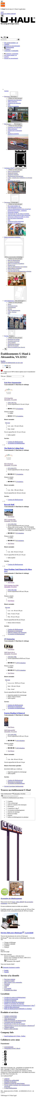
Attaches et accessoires (10, 1017)
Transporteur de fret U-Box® (12, 1048)
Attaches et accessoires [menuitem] (13, 106)
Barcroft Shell (9, 504)
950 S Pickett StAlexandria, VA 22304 (10, 464)
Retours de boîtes (12, 813)
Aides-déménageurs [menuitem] (9, 300)
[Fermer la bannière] (2, 2)
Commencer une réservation (14, 127)
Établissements (10, 1088)
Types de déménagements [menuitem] (14, 310)
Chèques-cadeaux (9, 1027)
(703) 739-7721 (12, 402)
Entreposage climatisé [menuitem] (13, 212)
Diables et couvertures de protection (14, 1003)
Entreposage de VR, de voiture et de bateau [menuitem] (18, 213)
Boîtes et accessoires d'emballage (14, 257)
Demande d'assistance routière (11, 967)
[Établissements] (7, 37)
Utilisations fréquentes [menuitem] (13, 174)
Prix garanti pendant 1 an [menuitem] (11, 42)
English (6, 970)
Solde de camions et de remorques (17, 632)
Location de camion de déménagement (14, 997)
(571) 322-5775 (12, 468)
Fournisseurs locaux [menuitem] (12, 305)
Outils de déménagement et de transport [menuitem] (17, 266)
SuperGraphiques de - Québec (14, 1036)
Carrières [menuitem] (6, 44)
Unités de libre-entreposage (11, 1007)
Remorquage (7, 124)
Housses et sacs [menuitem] (11, 265)
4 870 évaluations (21, 663)
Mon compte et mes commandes (13, 982)
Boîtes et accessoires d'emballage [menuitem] (12, 237)
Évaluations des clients (10, 990)
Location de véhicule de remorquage (14, 1002)
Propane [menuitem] (6, 336)
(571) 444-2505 (12, 734)
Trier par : (3, 376)
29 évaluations (20, 533)
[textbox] (22, 794)
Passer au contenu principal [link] (8, 13)
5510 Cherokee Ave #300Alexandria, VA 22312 (11, 586)
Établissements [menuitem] (9, 47)
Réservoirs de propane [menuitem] (13, 345)
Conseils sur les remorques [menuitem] (14, 103)
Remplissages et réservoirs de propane (14, 1023)
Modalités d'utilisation (10, 1082)
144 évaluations (20, 740)
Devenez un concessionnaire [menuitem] (12, 46)
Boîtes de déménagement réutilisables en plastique (18, 1008)
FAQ (5, 987)
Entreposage (14, 202)
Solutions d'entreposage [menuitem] (13, 269)
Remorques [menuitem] (7, 96)
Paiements (7, 984)
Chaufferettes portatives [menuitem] (13, 344)
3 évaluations (19, 474)
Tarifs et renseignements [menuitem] (14, 171)
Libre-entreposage (12, 803)
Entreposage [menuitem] (7, 202)
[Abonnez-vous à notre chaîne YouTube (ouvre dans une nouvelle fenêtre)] (5, 1064)
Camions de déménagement (15, 441)
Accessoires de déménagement (16, 443)
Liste (9, 366)
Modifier (3, 361)
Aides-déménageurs (20, 300)
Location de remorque (10, 1000)
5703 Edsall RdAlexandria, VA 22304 (10, 398)
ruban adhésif (19, 902)
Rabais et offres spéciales (11, 1028)
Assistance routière (9, 981)
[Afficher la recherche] (4, 37)
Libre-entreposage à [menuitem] (14, 207)
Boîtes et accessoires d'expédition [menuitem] (16, 263)
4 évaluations (19, 408)
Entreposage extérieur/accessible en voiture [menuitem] (18, 216)
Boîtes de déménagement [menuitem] (14, 260)
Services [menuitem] (10, 309)
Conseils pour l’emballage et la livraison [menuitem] (20, 177)
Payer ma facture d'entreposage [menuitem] (15, 218)
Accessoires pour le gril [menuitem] (13, 341)
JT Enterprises (9, 639)
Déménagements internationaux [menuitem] (15, 176)
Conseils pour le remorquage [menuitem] (15, 130)
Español (6, 972)
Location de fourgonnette (11, 999)
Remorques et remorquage (15, 631)
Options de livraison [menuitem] (13, 173)
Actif (2, 12)
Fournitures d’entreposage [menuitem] (14, 223)
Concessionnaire (8, 1047)
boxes (13, 902)
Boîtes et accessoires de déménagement (15, 1020)
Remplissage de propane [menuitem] (14, 339)
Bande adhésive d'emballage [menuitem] (14, 268)
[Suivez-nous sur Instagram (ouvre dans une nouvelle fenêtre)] (5, 1055)
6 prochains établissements (16, 786)
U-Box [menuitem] (9, 168)
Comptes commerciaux (10, 1016)
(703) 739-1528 (12, 590)
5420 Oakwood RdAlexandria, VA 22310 (10, 730)
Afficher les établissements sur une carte (12, 362)
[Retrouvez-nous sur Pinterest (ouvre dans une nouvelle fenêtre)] (5, 1057)
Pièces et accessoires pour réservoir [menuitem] (16, 347)
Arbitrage (6, 1078)
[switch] (18, 366)
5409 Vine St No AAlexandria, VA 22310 (10, 653)
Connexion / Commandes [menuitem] (11, 50)
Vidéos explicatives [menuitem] (12, 101)
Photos (11, 516)
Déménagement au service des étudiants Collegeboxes (19, 1025)
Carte (9, 367)
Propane (11, 336)
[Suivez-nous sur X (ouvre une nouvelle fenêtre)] (5, 1062)
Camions (10, 801)
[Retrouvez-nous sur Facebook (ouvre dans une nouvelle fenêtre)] (5, 1052)
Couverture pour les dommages (12, 1022)
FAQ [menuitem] (9, 104)
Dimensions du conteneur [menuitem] (14, 180)
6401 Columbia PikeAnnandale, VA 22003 (10, 520)
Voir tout (7, 423)
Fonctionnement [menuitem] (12, 307)
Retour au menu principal (15, 98)
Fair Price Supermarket (12, 382)
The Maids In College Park (14, 448)
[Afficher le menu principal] (2, 15)
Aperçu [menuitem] (9, 304)
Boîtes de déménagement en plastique (17, 817)
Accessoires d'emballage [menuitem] (14, 262)
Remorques (14, 96)
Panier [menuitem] (8, 49)
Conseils (6, 985)
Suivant (6, 786)
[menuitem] (21, 127)
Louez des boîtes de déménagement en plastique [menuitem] (19, 271)
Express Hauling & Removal (14, 713)
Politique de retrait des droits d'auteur (14, 1083)
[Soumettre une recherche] (18, 40)
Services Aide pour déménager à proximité (17, 933)
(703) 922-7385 (12, 657)
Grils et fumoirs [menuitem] (12, 342)
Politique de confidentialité (11, 1080)
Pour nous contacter (9, 979)
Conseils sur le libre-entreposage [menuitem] (16, 221)
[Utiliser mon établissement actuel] (13, 793)
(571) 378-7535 (12, 524)
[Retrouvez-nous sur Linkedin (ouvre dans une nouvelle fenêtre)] (5, 1060)
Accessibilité (7, 988)
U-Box (20, 168)
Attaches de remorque (13, 812)
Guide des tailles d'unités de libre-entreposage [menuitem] (19, 215)
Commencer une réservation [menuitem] (14, 100)
